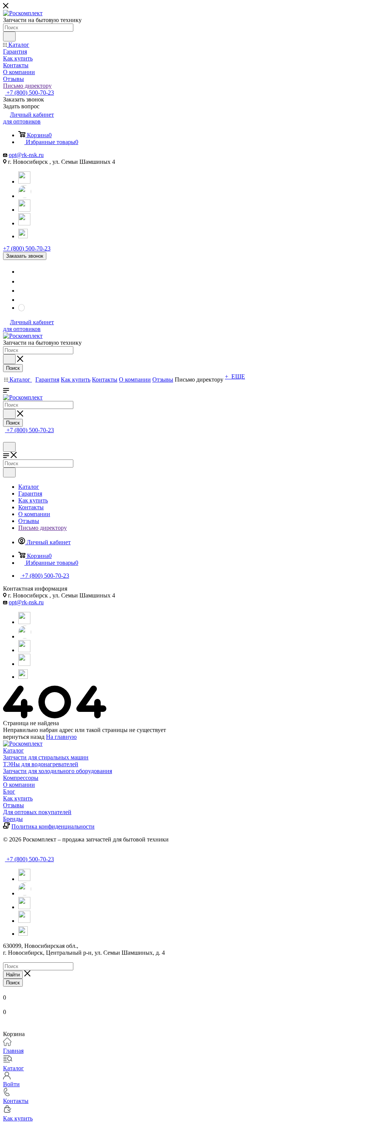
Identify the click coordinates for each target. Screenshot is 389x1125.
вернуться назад (23, 737)
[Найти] (9, 36)
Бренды (13, 819)
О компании (19, 784)
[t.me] (24, 233)
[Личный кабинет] (6, 438)
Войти (11, 1084)
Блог (9, 791)
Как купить (18, 798)
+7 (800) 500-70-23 (29, 92)
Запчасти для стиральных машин (46, 757)
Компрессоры (20, 778)
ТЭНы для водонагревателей (40, 764)
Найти (13, 975)
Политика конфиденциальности (53, 826)
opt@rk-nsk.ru (26, 155)
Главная (13, 1050)
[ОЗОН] (24, 209)
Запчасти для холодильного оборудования (57, 771)
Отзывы (13, 805)
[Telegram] (24, 181)
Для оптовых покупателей (37, 812)
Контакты (15, 1101)
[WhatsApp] (24, 196)
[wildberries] (24, 223)
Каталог (13, 750)
